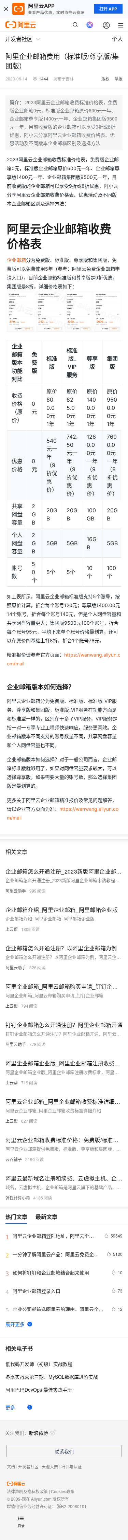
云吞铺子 (13, 1159)
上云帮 (11, 929)
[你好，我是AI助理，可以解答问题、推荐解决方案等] (90, 25)
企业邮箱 (16, 260)
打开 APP (108, 9)
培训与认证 (71, 1466)
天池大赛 (50, 1466)
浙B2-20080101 (72, 1506)
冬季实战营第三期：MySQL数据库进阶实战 (51, 1376)
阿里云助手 (15, 891)
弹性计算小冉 (17, 1197)
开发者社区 (28, 1466)
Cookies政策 (62, 1491)
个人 (117, 39)
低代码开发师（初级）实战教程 (38, 1363)
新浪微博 (38, 1432)
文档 (11, 1466)
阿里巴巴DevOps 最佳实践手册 (38, 1389)
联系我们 (64, 1451)
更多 (10, 1407)
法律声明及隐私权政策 (27, 1491)
